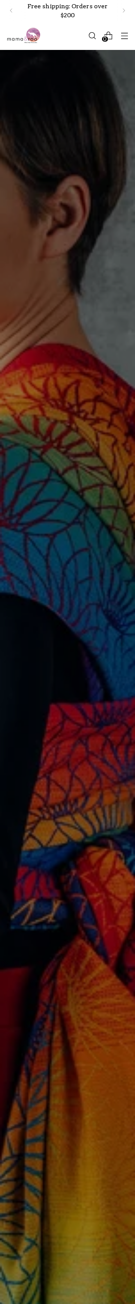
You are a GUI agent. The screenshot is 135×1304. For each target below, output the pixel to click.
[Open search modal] (92, 35)
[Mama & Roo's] (23, 35)
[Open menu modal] (124, 35)
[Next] (124, 10)
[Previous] (11, 10)
